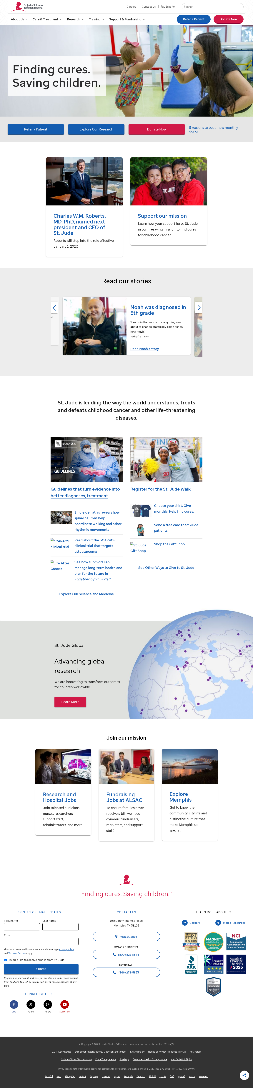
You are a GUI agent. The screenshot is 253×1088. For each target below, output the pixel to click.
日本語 (152, 1076)
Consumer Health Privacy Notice (150, 1059)
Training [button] (95, 19)
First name (11, 920)
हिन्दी (172, 1076)
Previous (54, 307)
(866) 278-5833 (128, 972)
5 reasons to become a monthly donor (213, 129)
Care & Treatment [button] (45, 19)
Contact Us (149, 6)
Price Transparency (105, 1059)
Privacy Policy (66, 949)
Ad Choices (195, 1051)
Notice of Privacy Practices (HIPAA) (167, 1051)
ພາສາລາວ (203, 1076)
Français (128, 1076)
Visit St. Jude (128, 936)
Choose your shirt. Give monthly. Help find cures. (174, 508)
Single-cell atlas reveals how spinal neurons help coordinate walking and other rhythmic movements (97, 521)
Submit (41, 969)
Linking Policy (137, 1051)
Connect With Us (39, 994)
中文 (59, 1076)
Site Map (124, 1059)
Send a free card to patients (176, 527)
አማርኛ (192, 1076)
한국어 (82, 1076)
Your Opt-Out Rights (181, 1059)
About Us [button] (17, 19)
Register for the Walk (161, 489)
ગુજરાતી (181, 1076)
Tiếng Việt (70, 1076)
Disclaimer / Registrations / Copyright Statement (100, 1051)
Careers (131, 6)
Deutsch (141, 1076)
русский (106, 1076)
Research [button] (73, 19)
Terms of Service (17, 953)
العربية (117, 1076)
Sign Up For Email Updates (39, 912)
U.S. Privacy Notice (61, 1051)
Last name (49, 920)
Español (170, 6)
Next (198, 307)
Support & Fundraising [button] (125, 19)
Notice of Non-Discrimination (76, 1059)
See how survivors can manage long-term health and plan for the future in (98, 570)
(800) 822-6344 (128, 954)
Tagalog (94, 1076)
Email (7, 935)
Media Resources (234, 922)
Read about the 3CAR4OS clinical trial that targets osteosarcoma (95, 546)
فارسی (162, 1076)
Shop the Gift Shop (169, 544)
